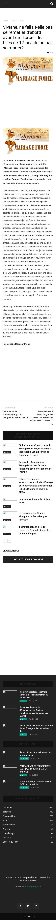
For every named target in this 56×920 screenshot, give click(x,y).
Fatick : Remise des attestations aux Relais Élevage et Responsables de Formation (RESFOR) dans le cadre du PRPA (36, 486)
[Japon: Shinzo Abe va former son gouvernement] (10, 756)
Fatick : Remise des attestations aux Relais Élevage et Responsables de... (36, 728)
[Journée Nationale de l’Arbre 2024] (10, 503)
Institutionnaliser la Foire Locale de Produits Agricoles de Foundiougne (34, 530)
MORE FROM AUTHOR (28, 437)
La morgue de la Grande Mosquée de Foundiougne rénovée (33, 516)
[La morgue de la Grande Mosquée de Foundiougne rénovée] (10, 516)
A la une (7, 452)
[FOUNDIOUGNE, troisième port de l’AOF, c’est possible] (10, 785)
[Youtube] (36, 906)
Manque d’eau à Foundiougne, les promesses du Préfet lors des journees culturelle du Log (41, 417)
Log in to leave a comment (28, 559)
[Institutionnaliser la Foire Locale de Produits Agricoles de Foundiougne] (10, 530)
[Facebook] (20, 906)
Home (5, 21)
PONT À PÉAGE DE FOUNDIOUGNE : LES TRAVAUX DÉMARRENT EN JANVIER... (36, 769)
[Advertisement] (28, 12)
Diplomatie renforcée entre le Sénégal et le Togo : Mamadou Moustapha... (34, 695)
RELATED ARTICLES (28, 434)
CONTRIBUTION (17, 21)
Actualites (24, 758)
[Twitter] (28, 906)
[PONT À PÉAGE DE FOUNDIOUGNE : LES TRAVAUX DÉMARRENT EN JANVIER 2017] (10, 770)
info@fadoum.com (33, 886)
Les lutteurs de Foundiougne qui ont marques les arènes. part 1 (15, 414)
